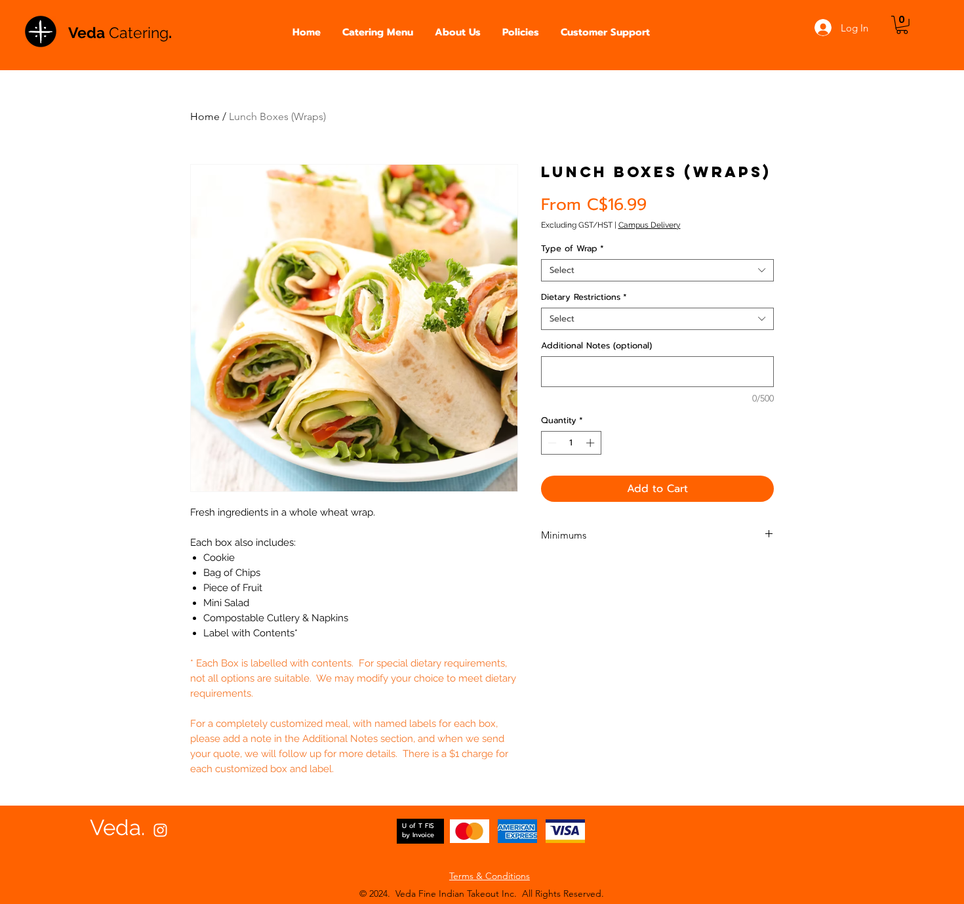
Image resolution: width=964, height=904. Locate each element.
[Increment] (591, 443)
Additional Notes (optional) (596, 345)
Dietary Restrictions (584, 297)
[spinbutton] (571, 443)
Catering (139, 32)
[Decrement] (551, 443)
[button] (378, 32)
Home (205, 116)
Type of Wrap (572, 248)
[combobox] (657, 270)
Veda (88, 32)
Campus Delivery (649, 225)
